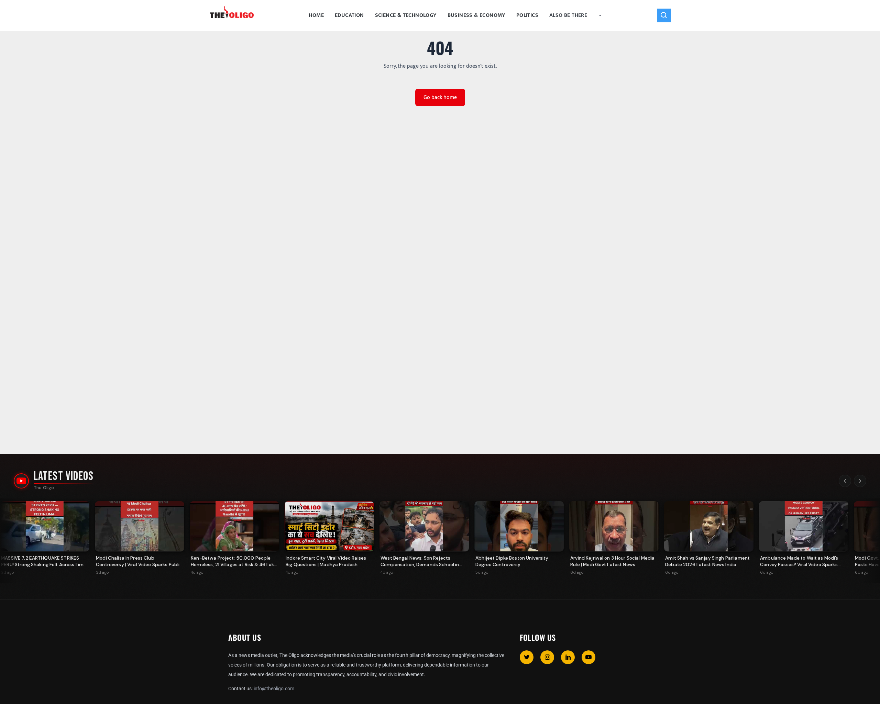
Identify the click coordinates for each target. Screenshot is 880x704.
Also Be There (568, 15)
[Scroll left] (845, 481)
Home (316, 15)
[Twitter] (527, 657)
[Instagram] (547, 657)
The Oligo (44, 488)
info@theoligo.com (274, 688)
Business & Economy (476, 15)
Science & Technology (406, 15)
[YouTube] (588, 657)
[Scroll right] (860, 481)
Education (349, 15)
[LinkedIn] (568, 657)
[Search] (664, 15)
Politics (527, 15)
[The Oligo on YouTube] (21, 480)
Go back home (440, 97)
